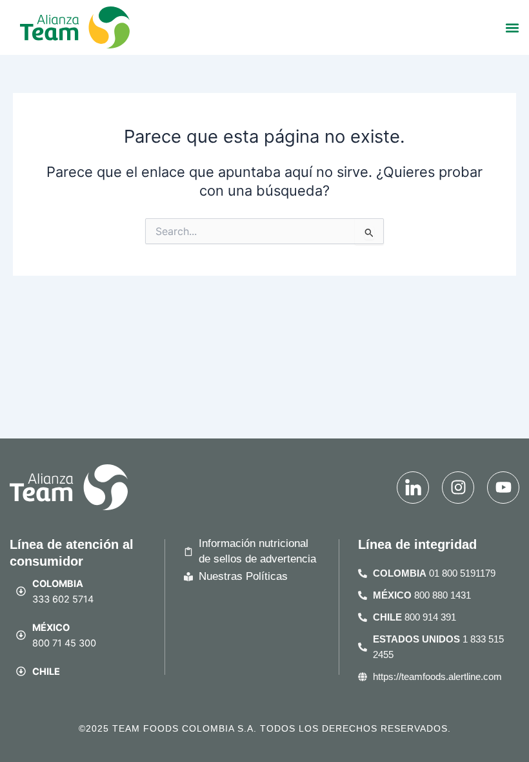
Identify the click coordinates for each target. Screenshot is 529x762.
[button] (512, 27)
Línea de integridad (417, 544)
